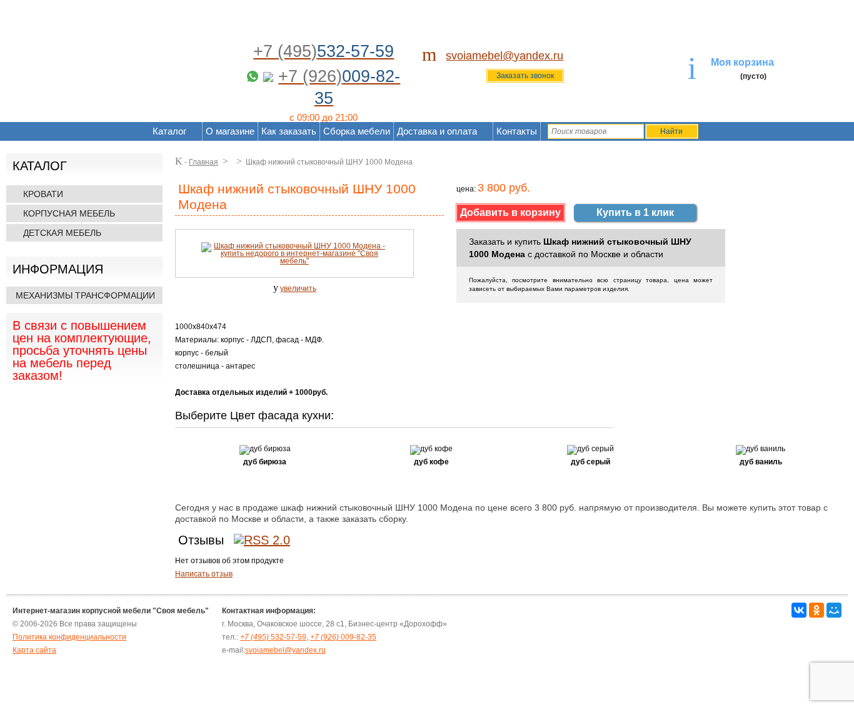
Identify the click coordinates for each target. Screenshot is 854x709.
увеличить (298, 288)
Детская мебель (62, 233)
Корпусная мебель (69, 213)
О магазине (230, 131)
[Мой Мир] (833, 610)
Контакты (516, 131)
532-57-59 (273, 637)
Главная (203, 162)
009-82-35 (343, 637)
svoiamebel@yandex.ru (504, 55)
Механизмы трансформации (85, 295)
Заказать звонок (525, 75)
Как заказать (288, 131)
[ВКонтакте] (798, 610)
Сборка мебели (356, 131)
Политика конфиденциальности (69, 637)
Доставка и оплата (437, 131)
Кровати (43, 194)
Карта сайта (34, 650)
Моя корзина (742, 62)
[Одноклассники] (816, 610)
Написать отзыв (204, 573)
